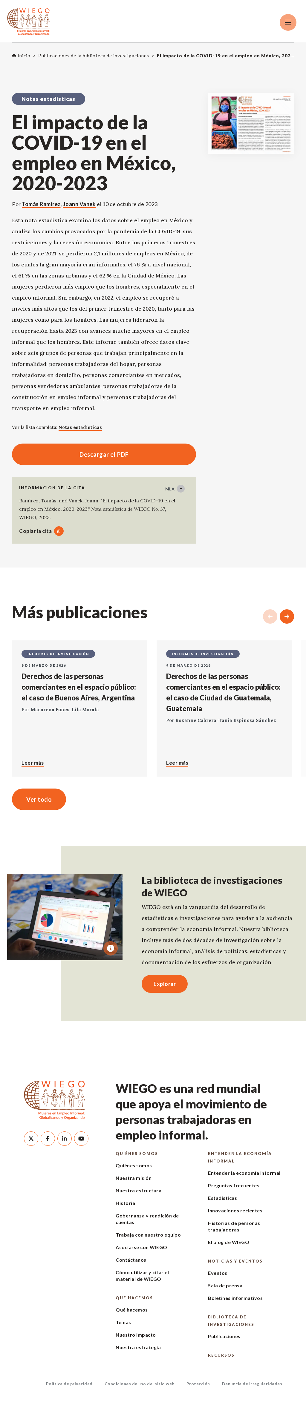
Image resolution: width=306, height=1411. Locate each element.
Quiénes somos (137, 1153)
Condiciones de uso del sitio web (140, 1383)
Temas (123, 1322)
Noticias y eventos (235, 1261)
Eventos (217, 1273)
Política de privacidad (69, 1383)
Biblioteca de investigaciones (231, 1321)
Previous (270, 616)
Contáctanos (131, 1260)
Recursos (221, 1355)
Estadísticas (222, 1198)
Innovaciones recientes (235, 1210)
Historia (125, 1203)
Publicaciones (224, 1336)
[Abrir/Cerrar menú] (288, 22)
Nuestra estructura (138, 1190)
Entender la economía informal (240, 1157)
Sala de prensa (225, 1285)
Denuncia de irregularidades (252, 1383)
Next (287, 616)
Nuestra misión (134, 1178)
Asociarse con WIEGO (141, 1247)
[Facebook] (48, 1138)
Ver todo (39, 799)
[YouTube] (81, 1138)
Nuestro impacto (136, 1335)
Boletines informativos (235, 1298)
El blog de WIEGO (228, 1242)
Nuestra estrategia (138, 1347)
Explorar (165, 984)
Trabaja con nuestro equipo (148, 1234)
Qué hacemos (134, 1297)
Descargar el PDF (70, 454)
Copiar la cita (35, 531)
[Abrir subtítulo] (110, 948)
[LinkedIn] (64, 1138)
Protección (198, 1383)
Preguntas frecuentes (233, 1185)
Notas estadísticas (80, 427)
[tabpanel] (65, 917)
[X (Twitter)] (31, 1138)
